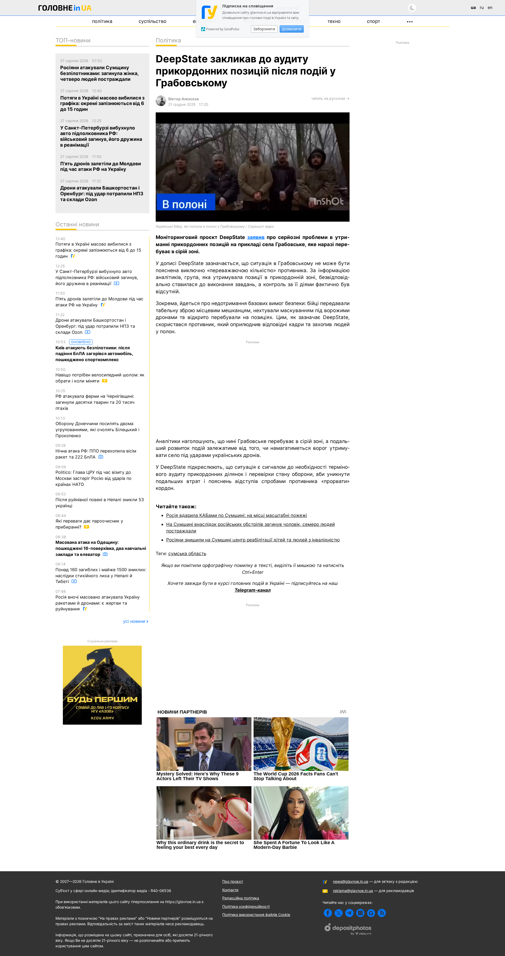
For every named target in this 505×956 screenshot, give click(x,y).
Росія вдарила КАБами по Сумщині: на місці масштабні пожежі (236, 515)
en (490, 7)
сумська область (187, 553)
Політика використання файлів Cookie (256, 914)
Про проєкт (232, 881)
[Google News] (371, 913)
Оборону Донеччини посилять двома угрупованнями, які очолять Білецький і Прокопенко (97, 427)
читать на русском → (330, 98)
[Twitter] (339, 913)
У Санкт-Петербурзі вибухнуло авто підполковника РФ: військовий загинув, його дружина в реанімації (96, 275)
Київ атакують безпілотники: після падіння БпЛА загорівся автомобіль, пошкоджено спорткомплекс (94, 351)
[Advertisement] (253, 389)
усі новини (134, 621)
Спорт (373, 21)
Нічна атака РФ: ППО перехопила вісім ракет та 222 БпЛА (95, 451)
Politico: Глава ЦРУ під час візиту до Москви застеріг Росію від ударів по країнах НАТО (93, 476)
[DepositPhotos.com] (348, 930)
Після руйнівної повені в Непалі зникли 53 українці (99, 500)
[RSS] (382, 913)
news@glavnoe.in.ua (350, 881)
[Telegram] (349, 913)
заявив (256, 237)
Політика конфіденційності (246, 906)
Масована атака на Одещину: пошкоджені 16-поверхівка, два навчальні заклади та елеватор (100, 546)
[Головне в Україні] (65, 9)
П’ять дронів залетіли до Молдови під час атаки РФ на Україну (99, 299)
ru (482, 7)
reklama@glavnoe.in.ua (353, 890)
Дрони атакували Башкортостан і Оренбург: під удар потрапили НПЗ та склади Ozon (95, 323)
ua (473, 7)
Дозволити (291, 28)
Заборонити (264, 28)
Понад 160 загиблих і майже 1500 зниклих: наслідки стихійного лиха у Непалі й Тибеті (100, 573)
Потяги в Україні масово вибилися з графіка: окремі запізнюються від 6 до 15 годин (98, 247)
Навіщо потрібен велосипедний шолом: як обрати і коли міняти (99, 375)
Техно (334, 21)
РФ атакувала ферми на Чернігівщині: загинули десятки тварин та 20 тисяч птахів (94, 400)
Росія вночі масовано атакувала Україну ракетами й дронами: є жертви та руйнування (97, 600)
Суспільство (152, 21)
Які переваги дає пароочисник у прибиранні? (89, 521)
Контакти (230, 890)
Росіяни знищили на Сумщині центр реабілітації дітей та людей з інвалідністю (253, 539)
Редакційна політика (240, 898)
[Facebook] (328, 913)
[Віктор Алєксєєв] (161, 104)
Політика (102, 21)
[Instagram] (360, 913)
